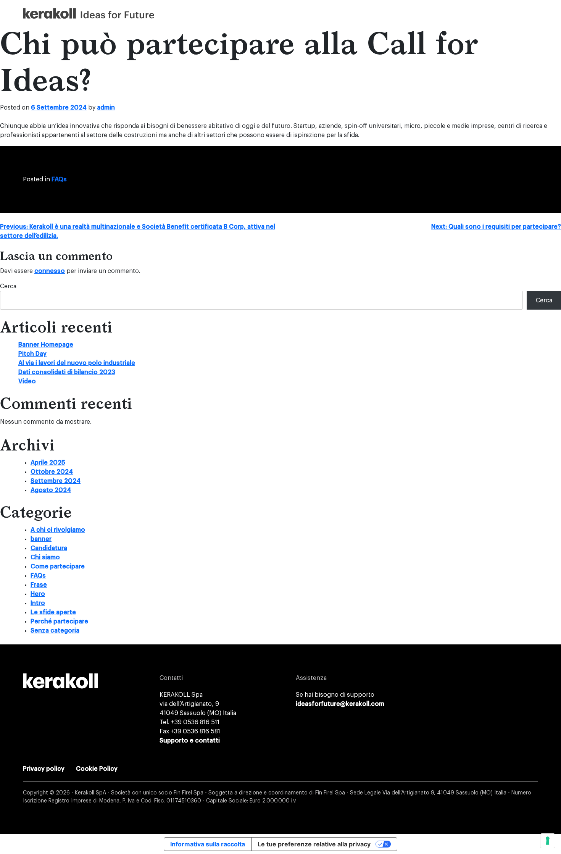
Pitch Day (32, 354)
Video (27, 381)
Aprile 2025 (48, 463)
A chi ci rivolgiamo (58, 530)
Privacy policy (43, 769)
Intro (38, 603)
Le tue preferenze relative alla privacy (314, 844)
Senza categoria (55, 631)
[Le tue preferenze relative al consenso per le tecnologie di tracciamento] (547, 840)
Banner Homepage (45, 345)
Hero (38, 594)
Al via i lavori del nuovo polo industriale (76, 363)
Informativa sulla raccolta (207, 844)
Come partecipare (58, 566)
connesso (49, 271)
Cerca (8, 286)
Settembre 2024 (56, 481)
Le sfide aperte (53, 612)
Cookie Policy (97, 769)
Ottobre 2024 (52, 472)
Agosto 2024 (51, 490)
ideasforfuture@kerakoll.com (340, 704)
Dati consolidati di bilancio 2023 (66, 372)
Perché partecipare (59, 621)
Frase (39, 585)
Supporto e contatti (190, 741)
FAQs (59, 179)
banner (41, 539)
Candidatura (49, 548)
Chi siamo (45, 557)
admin (106, 108)
